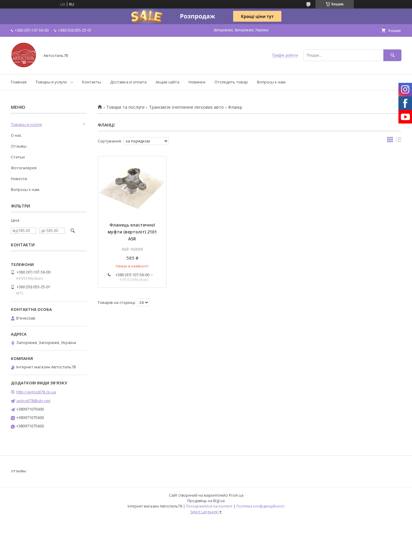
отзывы (18, 470)
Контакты (91, 82)
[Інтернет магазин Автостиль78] (23, 66)
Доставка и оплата (128, 82)
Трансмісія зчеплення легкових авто (186, 107)
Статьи (18, 157)
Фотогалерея (23, 167)
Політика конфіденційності (260, 506)
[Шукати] (392, 55)
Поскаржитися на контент (209, 506)
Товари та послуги (125, 107)
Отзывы (19, 146)
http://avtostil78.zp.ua (36, 391)
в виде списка (398, 141)
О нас (16, 135)
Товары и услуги (51, 82)
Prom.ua (236, 495)
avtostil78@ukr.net (33, 400)
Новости (19, 178)
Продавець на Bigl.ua (206, 500)
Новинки (197, 82)
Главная (19, 82)
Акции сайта (167, 82)
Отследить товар (231, 82)
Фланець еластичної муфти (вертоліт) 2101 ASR (132, 232)
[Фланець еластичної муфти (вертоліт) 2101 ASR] (132, 186)
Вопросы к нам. (271, 82)
